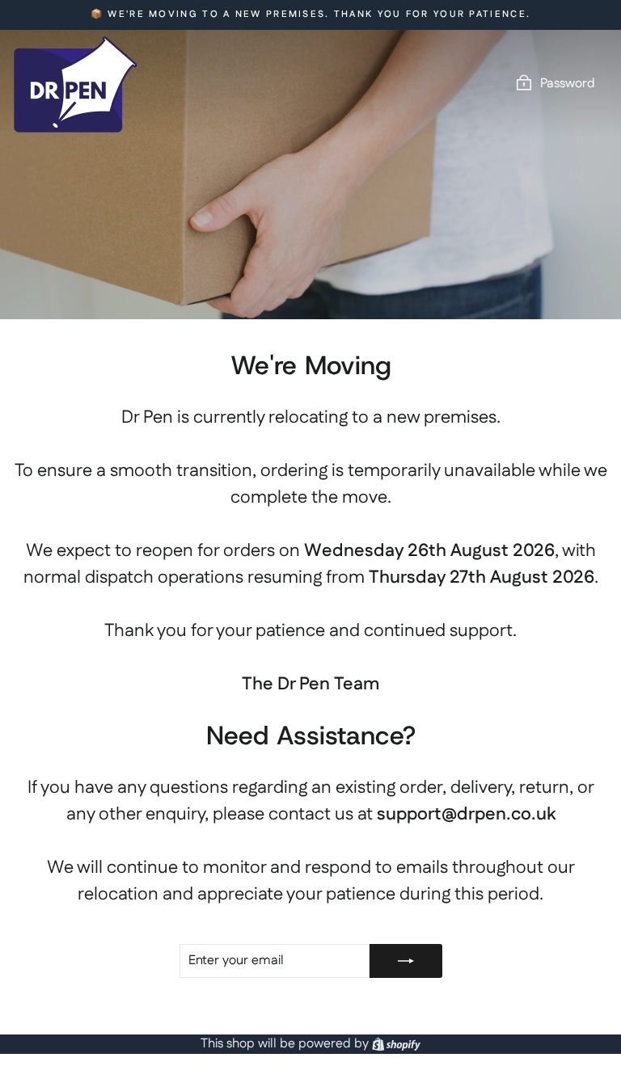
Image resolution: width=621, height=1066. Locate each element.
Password (567, 83)
